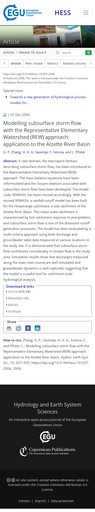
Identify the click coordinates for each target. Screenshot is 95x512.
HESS (63, 12)
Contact (24, 501)
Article (16, 63)
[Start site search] (88, 52)
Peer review (34, 63)
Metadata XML (18, 298)
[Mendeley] (9, 328)
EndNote (14, 311)
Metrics (52, 63)
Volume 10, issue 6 (32, 52)
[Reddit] (18, 328)
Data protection (62, 501)
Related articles (74, 63)
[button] (57, 52)
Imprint (40, 501)
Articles (8, 52)
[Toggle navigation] (86, 12)
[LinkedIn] (37, 328)
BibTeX (13, 305)
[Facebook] (28, 328)
